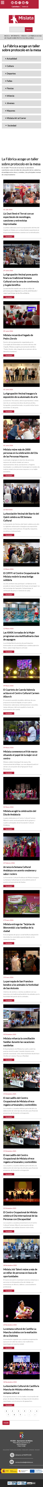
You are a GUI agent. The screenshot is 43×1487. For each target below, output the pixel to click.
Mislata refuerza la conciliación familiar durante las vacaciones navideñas (19, 1042)
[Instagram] (20, 3)
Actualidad (12, 58)
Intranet (37, 1449)
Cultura (10, 66)
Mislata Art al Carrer (16, 118)
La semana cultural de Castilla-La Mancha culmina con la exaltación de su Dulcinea (20, 1332)
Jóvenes (10, 103)
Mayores (11, 110)
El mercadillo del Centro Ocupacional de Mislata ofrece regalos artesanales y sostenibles (20, 1101)
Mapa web (25, 1449)
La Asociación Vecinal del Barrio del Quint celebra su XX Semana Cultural (21, 517)
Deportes (11, 73)
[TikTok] (27, 3)
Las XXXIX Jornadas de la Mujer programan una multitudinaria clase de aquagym (21, 636)
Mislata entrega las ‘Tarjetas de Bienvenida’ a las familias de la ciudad (19, 927)
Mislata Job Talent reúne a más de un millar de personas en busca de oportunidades (20, 1273)
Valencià (25, 7)
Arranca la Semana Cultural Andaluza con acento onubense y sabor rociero (19, 870)
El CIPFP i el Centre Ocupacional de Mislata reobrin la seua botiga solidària (21, 576)
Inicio (6, 36)
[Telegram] (23, 3)
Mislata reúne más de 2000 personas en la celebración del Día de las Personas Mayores (20, 453)
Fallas (9, 81)
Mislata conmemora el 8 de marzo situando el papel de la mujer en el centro (20, 755)
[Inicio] (20, 19)
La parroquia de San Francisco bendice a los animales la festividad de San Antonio (20, 985)
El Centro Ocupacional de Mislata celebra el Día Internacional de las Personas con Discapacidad (20, 1215)
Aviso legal (6, 1449)
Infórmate (15, 36)
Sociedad (11, 125)
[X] (16, 3)
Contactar (31, 1449)
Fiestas (10, 88)
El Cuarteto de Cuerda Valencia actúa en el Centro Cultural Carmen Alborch (21, 693)
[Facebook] (12, 3)
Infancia (10, 95)
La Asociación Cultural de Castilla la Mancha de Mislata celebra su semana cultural (21, 1389)
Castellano (16, 7)
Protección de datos (16, 1449)
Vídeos (23, 36)
